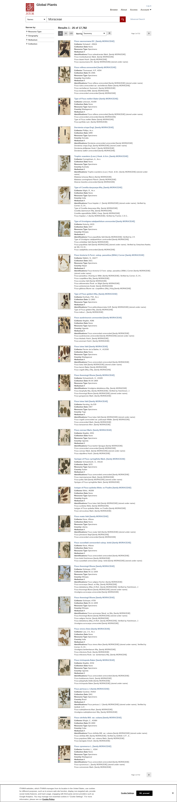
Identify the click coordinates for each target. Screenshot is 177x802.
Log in (148, 6)
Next (149, 33)
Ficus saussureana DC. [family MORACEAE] (94, 41)
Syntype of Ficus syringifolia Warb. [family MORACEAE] (99, 459)
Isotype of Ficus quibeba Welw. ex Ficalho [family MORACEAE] (102, 488)
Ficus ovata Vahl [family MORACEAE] (91, 516)
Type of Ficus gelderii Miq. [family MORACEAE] (95, 294)
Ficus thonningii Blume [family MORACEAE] (94, 375)
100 (71, 33)
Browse (114, 10)
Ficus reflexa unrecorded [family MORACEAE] (95, 67)
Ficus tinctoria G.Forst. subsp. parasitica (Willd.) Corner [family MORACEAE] (109, 255)
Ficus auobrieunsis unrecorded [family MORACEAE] (98, 318)
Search (123, 19)
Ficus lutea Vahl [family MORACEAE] (91, 346)
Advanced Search (137, 19)
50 (66, 33)
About (124, 10)
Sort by (79, 34)
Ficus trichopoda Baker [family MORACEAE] (94, 660)
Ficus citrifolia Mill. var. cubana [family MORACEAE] (98, 718)
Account (145, 10)
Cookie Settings (127, 793)
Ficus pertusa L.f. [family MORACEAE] (91, 689)
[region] (88, 793)
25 (60, 33)
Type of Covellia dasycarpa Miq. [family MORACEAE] (98, 187)
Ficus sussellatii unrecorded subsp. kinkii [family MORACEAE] (102, 543)
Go (109, 33)
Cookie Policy (48, 799)
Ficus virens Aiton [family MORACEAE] (92, 629)
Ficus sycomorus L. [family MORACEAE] (92, 746)
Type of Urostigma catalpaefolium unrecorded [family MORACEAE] (104, 221)
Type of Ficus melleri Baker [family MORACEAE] (96, 99)
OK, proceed (144, 793)
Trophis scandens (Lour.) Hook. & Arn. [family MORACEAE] (101, 156)
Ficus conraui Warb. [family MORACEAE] (93, 430)
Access (133, 10)
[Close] (173, 793)
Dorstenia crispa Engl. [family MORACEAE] (94, 127)
